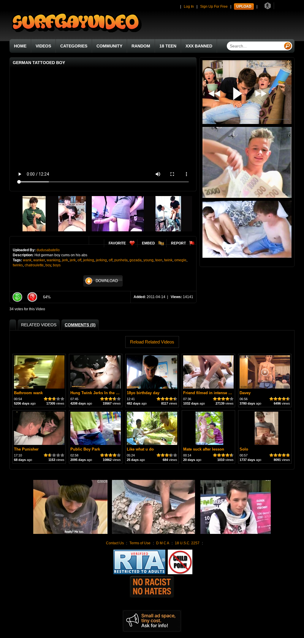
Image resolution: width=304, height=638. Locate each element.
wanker (39, 260)
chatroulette (34, 265)
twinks (18, 265)
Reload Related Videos (152, 341)
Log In (189, 6)
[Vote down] (32, 297)
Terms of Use (140, 543)
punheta (121, 260)
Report (178, 243)
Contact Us (115, 543)
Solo (244, 449)
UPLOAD (243, 6)
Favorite (117, 243)
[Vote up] (17, 297)
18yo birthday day (143, 393)
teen (158, 260)
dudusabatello (48, 250)
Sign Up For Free (214, 6)
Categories (73, 46)
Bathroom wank (28, 393)
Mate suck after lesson (203, 449)
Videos (43, 46)
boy (48, 265)
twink (168, 260)
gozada (135, 260)
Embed (148, 243)
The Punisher (26, 449)
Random (141, 46)
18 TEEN (167, 46)
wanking (53, 260)
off (79, 260)
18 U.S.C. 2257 (187, 543)
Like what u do (140, 449)
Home (20, 46)
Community (109, 46)
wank (27, 260)
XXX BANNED (199, 46)
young (148, 260)
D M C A (162, 543)
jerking (88, 260)
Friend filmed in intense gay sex (212, 393)
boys (57, 265)
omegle (180, 260)
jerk (65, 260)
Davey (245, 393)
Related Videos (38, 324)
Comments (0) (80, 324)
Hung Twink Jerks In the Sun (96, 393)
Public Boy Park (85, 449)
